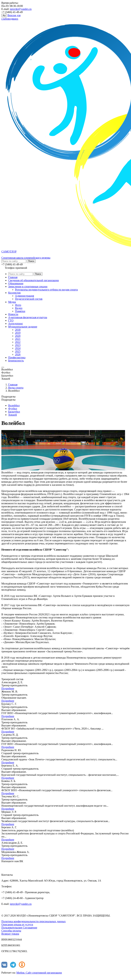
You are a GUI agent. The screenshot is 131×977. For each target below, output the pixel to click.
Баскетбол (14, 411)
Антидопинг (15, 323)
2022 (17, 342)
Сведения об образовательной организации (33, 280)
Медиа (12, 301)
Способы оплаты (11, 930)
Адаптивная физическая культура (27, 317)
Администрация (24, 295)
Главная (12, 277)
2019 (17, 332)
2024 (17, 348)
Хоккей (12, 414)
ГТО (10, 320)
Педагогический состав (28, 298)
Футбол (12, 408)
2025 (17, 351)
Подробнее (7, 688)
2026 (17, 354)
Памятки (20, 311)
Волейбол (14, 405)
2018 (17, 329)
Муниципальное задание (22, 326)
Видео (18, 308)
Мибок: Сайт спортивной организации (39, 972)
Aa (4, 15)
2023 (17, 345)
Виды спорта (15, 387)
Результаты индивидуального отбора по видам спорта (46, 289)
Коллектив (14, 292)
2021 (17, 338)
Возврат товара (10, 933)
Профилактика (16, 357)
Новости (13, 314)
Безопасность (16, 360)
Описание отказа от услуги (17, 924)
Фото (18, 305)
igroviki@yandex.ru (21, 9)
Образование (15, 283)
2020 (17, 335)
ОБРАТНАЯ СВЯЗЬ (17, 866)
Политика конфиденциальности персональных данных (33, 921)
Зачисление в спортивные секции (27, 286)
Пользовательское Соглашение (19, 927)
